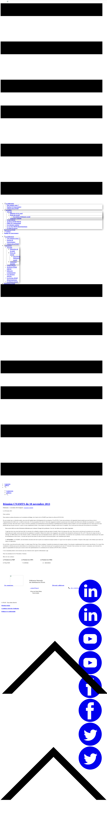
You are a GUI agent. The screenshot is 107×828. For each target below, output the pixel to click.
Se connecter (9, 585)
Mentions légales (5, 605)
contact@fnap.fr (34, 588)
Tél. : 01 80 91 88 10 (75, 588)
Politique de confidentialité (8, 611)
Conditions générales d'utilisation (10, 608)
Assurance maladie (28, 507)
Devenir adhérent (58, 585)
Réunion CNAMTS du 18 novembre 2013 (26, 504)
